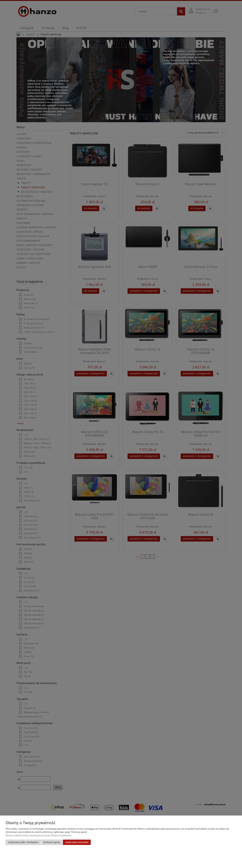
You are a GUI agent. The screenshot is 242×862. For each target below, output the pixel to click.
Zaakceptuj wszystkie (77, 842)
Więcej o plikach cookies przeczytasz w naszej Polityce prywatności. (39, 835)
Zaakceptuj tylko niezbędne (23, 842)
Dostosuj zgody (51, 842)
